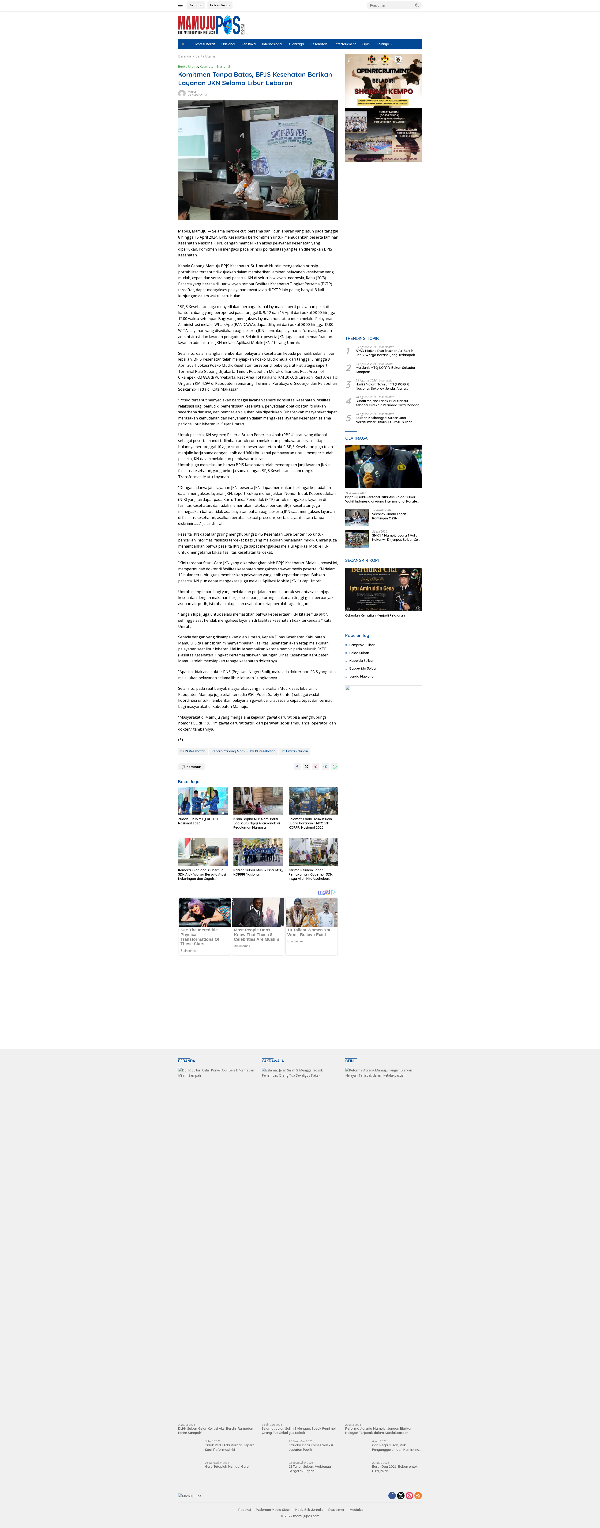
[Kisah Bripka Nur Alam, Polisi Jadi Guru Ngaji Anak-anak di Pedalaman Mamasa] (258, 801)
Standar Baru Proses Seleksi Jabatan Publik (311, 1447)
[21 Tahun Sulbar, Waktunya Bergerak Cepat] (273, 1470)
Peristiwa (249, 44)
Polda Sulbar (359, 653)
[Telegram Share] (325, 766)
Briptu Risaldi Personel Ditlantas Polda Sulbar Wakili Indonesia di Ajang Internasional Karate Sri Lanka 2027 (381, 499)
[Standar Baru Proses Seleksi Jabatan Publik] (270, 1448)
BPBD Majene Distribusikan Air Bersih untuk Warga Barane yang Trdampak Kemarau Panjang (385, 353)
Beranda (196, 5)
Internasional (272, 44)
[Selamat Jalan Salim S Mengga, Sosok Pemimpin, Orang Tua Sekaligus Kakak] (300, 1244)
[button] (417, 5)
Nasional (228, 44)
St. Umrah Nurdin (294, 751)
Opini (366, 44)
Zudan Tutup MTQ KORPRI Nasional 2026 (198, 821)
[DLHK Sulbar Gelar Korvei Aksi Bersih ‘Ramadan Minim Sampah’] (216, 1244)
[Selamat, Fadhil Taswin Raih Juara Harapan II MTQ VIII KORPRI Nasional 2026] (313, 801)
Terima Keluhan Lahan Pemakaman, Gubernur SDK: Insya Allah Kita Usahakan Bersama (311, 874)
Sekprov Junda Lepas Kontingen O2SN (389, 516)
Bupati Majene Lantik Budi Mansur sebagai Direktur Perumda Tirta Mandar (387, 403)
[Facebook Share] (297, 766)
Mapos (192, 92)
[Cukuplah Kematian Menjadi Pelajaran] (383, 589)
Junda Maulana (361, 676)
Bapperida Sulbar (363, 668)
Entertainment (345, 44)
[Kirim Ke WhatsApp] (334, 766)
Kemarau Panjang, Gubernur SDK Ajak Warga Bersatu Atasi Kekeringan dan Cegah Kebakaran (202, 874)
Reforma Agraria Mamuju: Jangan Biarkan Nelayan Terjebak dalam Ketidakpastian (378, 1430)
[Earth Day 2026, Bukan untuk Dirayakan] (357, 1470)
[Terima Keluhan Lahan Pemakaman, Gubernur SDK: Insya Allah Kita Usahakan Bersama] (313, 852)
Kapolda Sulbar (361, 661)
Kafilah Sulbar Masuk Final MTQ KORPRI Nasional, (258, 872)
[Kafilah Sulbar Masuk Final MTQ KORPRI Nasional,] (258, 852)
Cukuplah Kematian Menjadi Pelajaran (375, 615)
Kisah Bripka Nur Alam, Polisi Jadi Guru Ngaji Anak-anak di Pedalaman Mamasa (256, 823)
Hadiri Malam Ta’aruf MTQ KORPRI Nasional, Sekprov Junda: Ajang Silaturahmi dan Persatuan (382, 386)
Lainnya (383, 44)
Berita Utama (188, 66)
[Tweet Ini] (306, 766)
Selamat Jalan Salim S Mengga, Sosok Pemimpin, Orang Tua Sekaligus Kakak (300, 1430)
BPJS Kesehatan (193, 751)
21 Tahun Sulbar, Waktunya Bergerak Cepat (310, 1468)
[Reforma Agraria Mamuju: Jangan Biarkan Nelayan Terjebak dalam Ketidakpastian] (383, 1244)
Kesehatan (319, 44)
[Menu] (181, 5)
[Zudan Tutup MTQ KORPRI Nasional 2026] (203, 801)
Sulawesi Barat (203, 44)
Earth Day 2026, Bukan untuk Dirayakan (395, 1468)
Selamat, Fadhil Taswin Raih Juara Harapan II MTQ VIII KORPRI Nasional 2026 (310, 823)
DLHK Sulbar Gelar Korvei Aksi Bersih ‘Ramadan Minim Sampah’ (215, 1430)
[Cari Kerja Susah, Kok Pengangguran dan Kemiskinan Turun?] (357, 1448)
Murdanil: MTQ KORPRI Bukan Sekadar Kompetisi (386, 370)
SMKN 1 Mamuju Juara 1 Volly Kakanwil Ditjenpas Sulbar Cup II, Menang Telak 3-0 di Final (396, 537)
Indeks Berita (220, 5)
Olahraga (296, 44)
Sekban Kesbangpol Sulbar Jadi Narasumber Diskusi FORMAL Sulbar (384, 420)
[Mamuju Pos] (211, 24)
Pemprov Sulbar (362, 645)
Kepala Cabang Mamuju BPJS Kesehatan (243, 751)
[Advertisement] (383, 209)
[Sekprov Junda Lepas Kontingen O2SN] (357, 517)
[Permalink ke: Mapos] (182, 93)
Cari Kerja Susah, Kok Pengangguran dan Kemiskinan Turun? (396, 1447)
